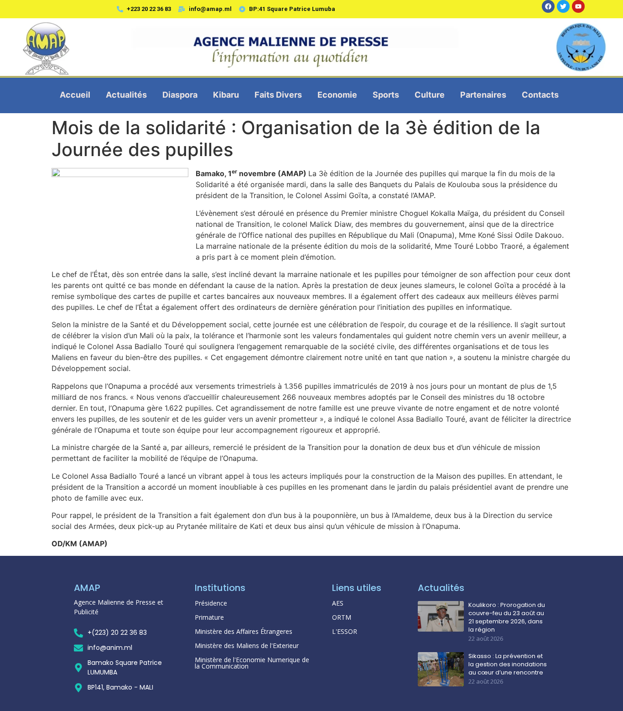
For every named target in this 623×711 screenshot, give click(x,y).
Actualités (126, 94)
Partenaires (483, 94)
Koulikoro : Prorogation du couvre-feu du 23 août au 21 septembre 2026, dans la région (506, 617)
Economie (337, 94)
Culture (430, 94)
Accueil (75, 94)
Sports (386, 94)
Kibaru (226, 94)
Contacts (540, 94)
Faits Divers (278, 94)
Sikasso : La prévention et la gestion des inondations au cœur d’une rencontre (507, 664)
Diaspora (179, 94)
